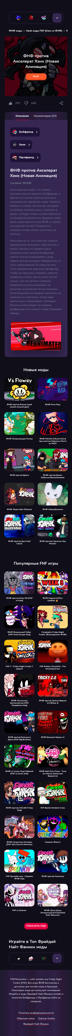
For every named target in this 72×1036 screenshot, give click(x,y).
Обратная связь (26, 1018)
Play (36, 76)
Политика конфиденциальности (36, 1013)
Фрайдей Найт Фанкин (36, 1024)
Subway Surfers (46, 1018)
